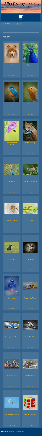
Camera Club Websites (16, 431)
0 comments (12, 75)
